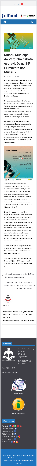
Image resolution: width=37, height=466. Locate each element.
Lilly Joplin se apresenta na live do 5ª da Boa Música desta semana (19, 275)
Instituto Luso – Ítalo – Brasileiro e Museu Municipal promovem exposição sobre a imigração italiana (18, 285)
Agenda (7, 50)
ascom (17, 76)
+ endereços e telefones (10, 372)
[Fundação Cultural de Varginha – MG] (18, 14)
